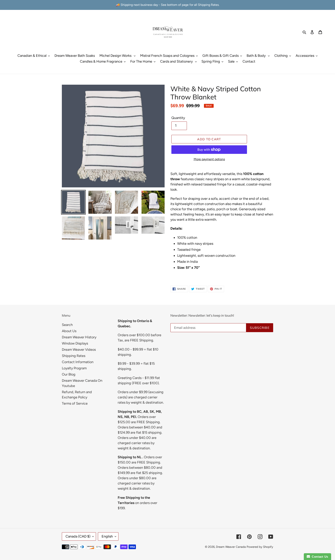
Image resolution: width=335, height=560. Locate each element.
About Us (69, 331)
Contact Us (319, 556)
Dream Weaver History (79, 337)
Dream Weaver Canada (231, 547)
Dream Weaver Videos (79, 349)
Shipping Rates (73, 356)
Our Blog (68, 374)
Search (67, 325)
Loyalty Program (74, 368)
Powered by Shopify (260, 547)
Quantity (178, 118)
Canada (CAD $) (78, 536)
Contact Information (77, 362)
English (107, 536)
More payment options (209, 159)
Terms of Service (75, 403)
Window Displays (75, 343)
